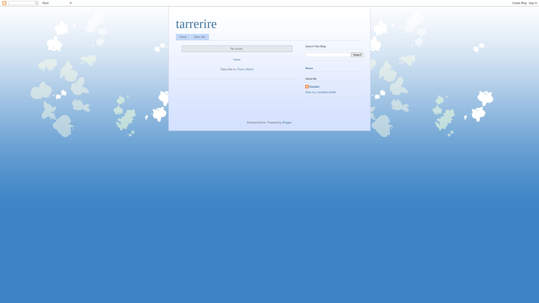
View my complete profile (320, 92)
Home (183, 37)
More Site (199, 37)
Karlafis (314, 86)
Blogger (286, 122)
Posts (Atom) (245, 69)
